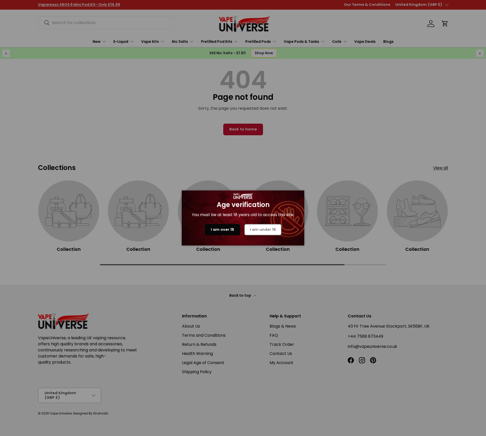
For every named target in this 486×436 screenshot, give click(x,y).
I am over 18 (222, 229)
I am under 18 (263, 229)
